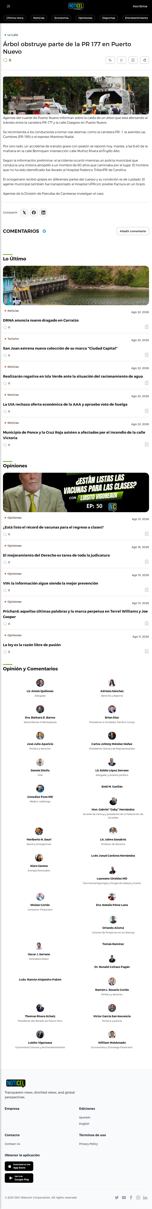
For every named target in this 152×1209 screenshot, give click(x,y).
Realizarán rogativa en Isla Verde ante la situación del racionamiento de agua (73, 376)
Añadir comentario (133, 231)
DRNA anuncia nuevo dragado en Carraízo (41, 320)
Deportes (108, 18)
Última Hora (14, 18)
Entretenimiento (136, 18)
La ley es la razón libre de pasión (32, 645)
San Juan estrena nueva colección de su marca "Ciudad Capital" (60, 348)
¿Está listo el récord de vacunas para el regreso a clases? (53, 527)
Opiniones (85, 18)
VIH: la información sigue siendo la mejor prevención (50, 583)
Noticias (39, 18)
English (84, 1123)
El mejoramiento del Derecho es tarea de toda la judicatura (56, 555)
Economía (61, 18)
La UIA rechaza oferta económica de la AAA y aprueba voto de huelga (65, 404)
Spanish (84, 1117)
